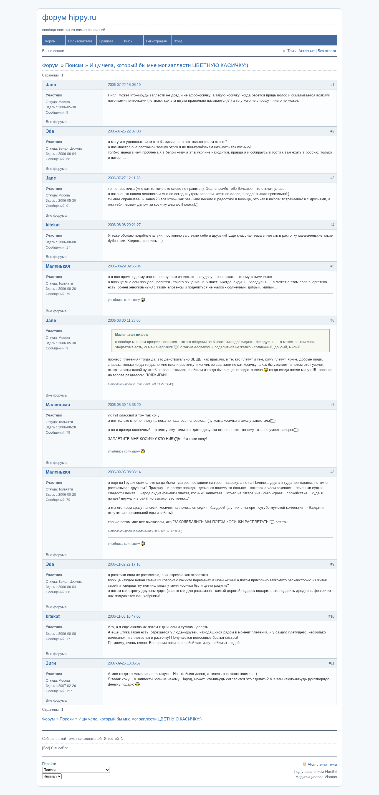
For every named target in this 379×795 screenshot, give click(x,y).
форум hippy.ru (69, 17)
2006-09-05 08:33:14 (124, 472)
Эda (50, 131)
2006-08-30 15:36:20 (124, 405)
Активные (307, 51)
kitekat (53, 225)
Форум (49, 41)
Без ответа (327, 51)
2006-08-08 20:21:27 (124, 225)
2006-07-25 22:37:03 (124, 131)
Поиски (74, 65)
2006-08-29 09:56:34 (124, 266)
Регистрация (156, 41)
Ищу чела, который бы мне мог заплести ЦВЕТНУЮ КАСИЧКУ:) (169, 65)
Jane (51, 84)
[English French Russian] (52, 776)
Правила (106, 41)
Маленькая (58, 266)
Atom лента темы (322, 764)
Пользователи (80, 41)
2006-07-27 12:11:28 (124, 178)
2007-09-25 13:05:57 (124, 663)
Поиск (127, 41)
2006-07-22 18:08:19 (124, 85)
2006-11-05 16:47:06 (124, 616)
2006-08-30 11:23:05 (124, 320)
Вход (178, 41)
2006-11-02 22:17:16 (124, 564)
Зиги (51, 663)
